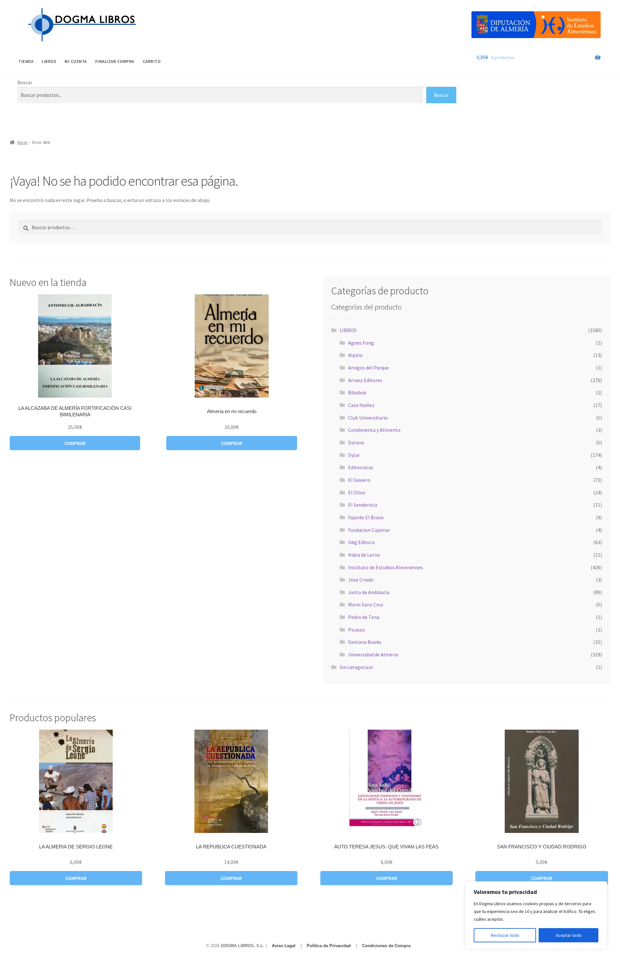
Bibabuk (357, 392)
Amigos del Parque (368, 367)
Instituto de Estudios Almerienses (385, 567)
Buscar (24, 82)
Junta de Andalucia (368, 592)
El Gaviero (359, 480)
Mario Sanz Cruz (365, 604)
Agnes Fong (361, 342)
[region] (536, 915)
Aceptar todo (569, 935)
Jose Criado (361, 579)
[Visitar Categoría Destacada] (536, 24)
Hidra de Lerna (364, 555)
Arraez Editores (365, 380)
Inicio (22, 142)
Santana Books (364, 642)
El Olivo (356, 492)
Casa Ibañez (361, 405)
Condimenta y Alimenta (374, 430)
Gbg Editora (361, 542)
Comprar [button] (75, 443)
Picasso (356, 629)
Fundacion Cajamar (369, 530)
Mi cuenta (76, 61)
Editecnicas (360, 467)
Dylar (354, 455)
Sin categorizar (356, 667)
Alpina (355, 355)
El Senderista (362, 504)
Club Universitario (368, 417)
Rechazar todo (505, 935)
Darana (356, 442)
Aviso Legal (283, 945)
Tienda (25, 61)
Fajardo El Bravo (366, 517)
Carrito (152, 61)
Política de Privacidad (329, 945)
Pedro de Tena (363, 617)
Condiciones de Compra (386, 945)
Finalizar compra (114, 61)
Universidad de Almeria (373, 654)
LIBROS (49, 61)
